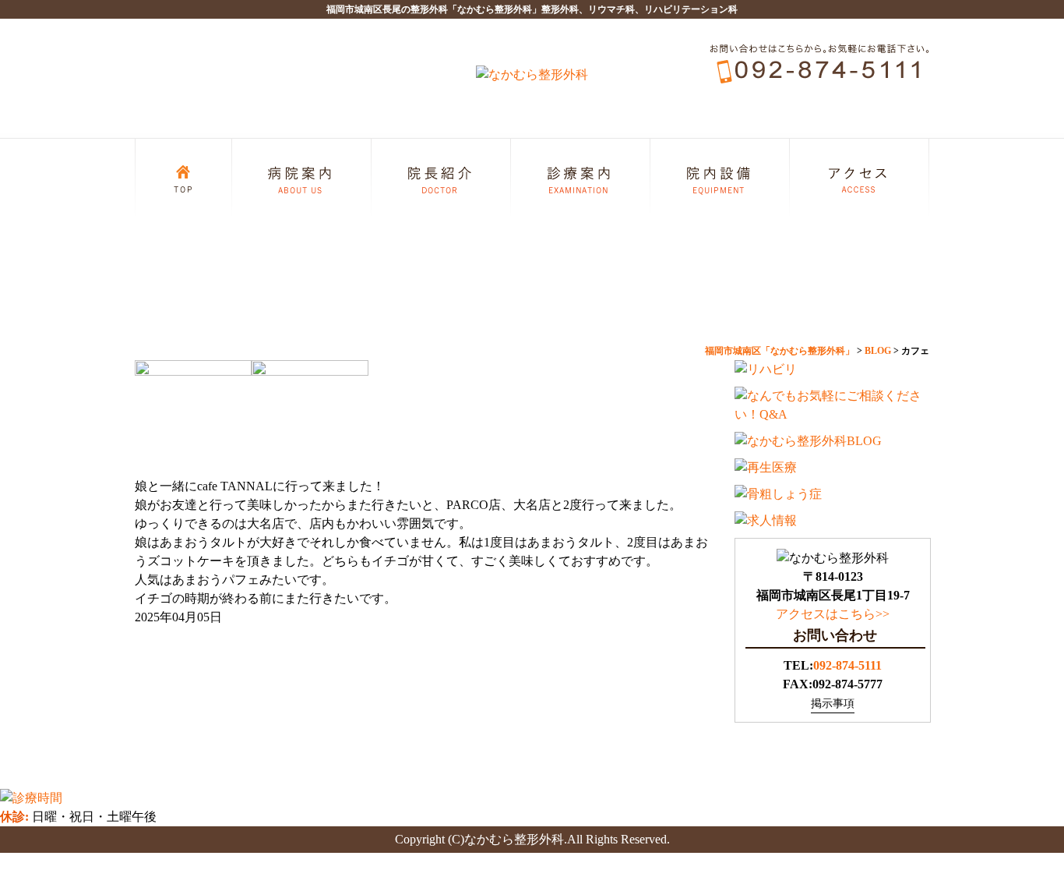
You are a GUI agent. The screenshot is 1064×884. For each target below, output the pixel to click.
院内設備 (720, 174)
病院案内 (302, 174)
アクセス (859, 174)
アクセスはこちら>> (833, 614)
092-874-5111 (847, 665)
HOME (183, 174)
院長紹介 (441, 174)
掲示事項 (832, 703)
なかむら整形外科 (514, 839)
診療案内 (580, 174)
